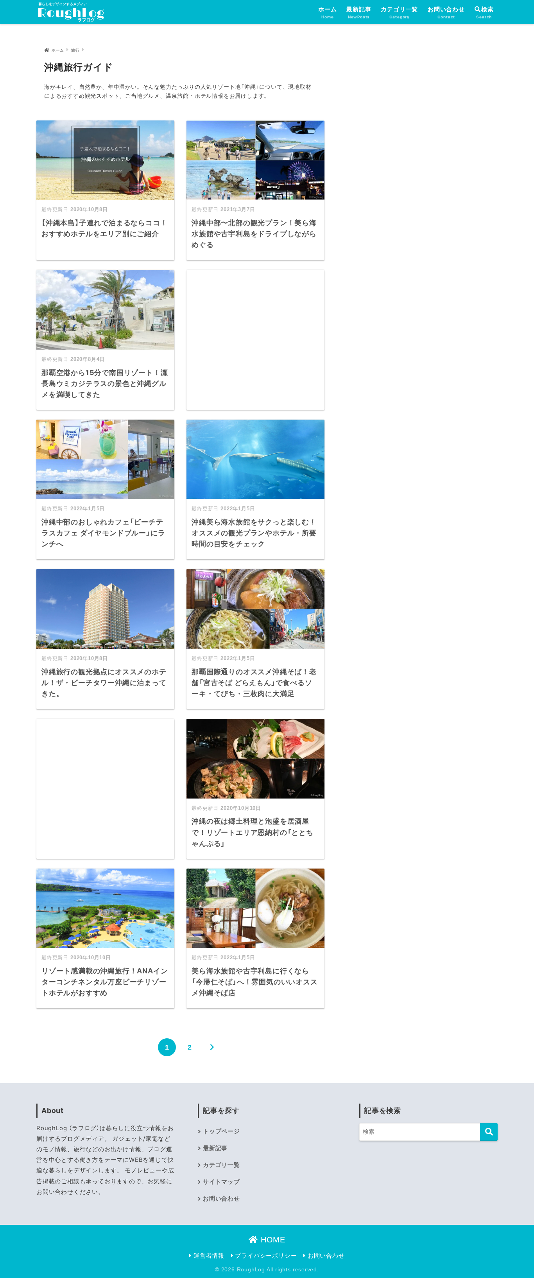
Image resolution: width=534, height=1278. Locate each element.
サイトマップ (221, 1181)
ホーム (327, 12)
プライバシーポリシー (265, 1255)
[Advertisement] (255, 335)
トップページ (221, 1131)
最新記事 (358, 12)
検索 (487, 9)
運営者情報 (208, 1255)
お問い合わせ (446, 12)
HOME (271, 1239)
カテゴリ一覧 (399, 12)
